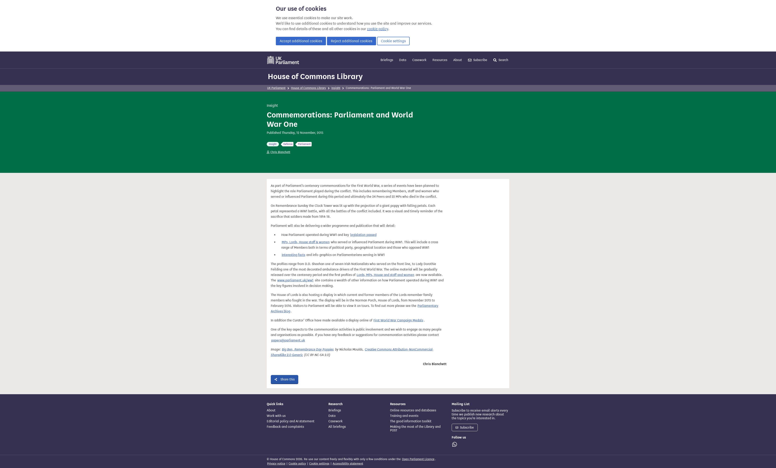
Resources (439, 60)
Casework (419, 60)
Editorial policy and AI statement (290, 421)
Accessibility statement (348, 463)
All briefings (337, 427)
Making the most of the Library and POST (415, 428)
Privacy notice (276, 463)
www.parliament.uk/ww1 (295, 280)
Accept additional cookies (301, 41)
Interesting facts (293, 255)
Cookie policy (297, 463)
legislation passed (363, 235)
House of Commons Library (315, 76)
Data (402, 60)
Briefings (387, 60)
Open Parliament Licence (418, 459)
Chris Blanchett (280, 152)
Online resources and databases (413, 410)
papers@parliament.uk (288, 340)
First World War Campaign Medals (398, 320)
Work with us (276, 416)
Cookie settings (393, 41)
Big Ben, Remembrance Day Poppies (308, 349)
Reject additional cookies (351, 41)
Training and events (404, 416)
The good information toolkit (410, 421)
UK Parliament (276, 88)
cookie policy (377, 29)
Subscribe (479, 60)
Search (503, 60)
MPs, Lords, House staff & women (306, 242)
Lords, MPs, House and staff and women (385, 275)
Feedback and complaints (285, 427)
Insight (335, 88)
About (457, 60)
